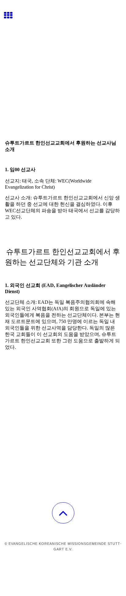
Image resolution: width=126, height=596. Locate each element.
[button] (63, 512)
